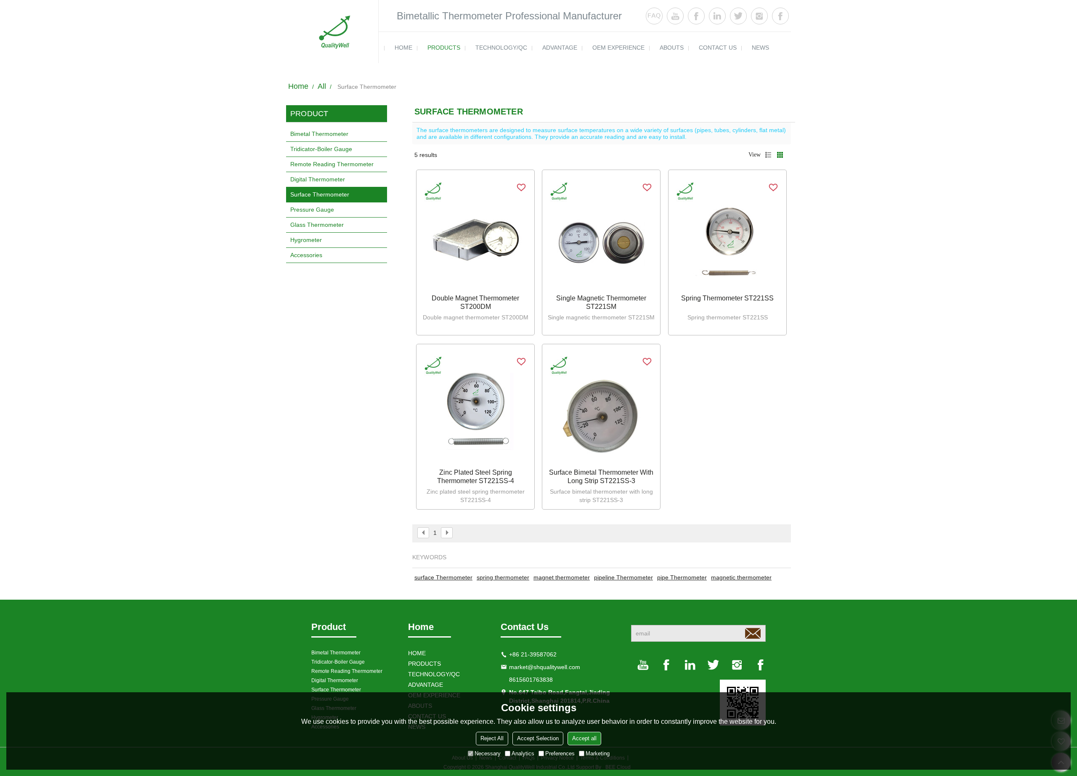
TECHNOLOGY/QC (501, 47)
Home (298, 86)
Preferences (560, 753)
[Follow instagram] (759, 16)
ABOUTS (672, 47)
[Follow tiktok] (780, 16)
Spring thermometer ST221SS (727, 298)
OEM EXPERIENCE (618, 47)
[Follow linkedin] (717, 16)
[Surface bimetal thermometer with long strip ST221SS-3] (601, 407)
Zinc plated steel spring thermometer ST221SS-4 (475, 476)
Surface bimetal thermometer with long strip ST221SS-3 (601, 476)
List (768, 155)
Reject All (492, 738)
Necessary (488, 753)
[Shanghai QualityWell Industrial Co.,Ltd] (332, 31)
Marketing (598, 753)
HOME (403, 47)
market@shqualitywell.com (544, 667)
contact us (718, 47)
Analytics (523, 753)
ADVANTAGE (559, 47)
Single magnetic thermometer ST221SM (601, 302)
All (322, 86)
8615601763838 (531, 679)
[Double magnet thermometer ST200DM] (475, 233)
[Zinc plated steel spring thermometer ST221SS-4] (475, 407)
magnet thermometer (561, 577)
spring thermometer (503, 577)
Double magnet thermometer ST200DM (475, 302)
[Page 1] (423, 532)
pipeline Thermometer (623, 577)
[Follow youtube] (675, 16)
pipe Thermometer (682, 577)
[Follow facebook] (696, 16)
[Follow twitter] (738, 16)
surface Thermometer (443, 577)
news (760, 47)
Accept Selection (538, 738)
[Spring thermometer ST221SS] (727, 233)
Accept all (584, 738)
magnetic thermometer (741, 577)
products (443, 47)
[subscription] (752, 633)
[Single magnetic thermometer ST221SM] (601, 233)
